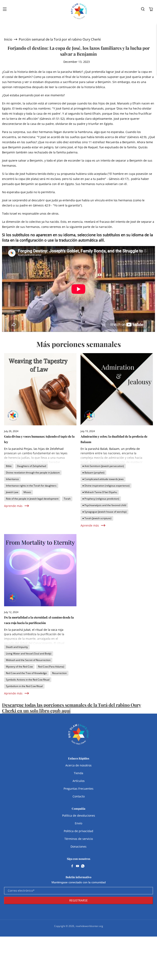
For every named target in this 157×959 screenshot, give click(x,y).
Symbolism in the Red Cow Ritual (24, 686)
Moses (27, 492)
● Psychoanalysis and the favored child (104, 505)
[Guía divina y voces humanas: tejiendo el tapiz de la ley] (40, 389)
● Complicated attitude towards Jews (103, 479)
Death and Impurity (17, 647)
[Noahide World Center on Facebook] (72, 866)
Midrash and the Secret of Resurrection (28, 660)
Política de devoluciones (78, 815)
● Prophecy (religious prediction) (100, 498)
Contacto (79, 796)
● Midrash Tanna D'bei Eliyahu (99, 492)
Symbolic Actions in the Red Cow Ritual (27, 679)
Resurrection (59, 673)
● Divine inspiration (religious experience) (106, 485)
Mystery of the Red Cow (19, 666)
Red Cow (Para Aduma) (51, 666)
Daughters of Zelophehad (31, 466)
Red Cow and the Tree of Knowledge (26, 673)
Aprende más (13, 506)
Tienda (78, 773)
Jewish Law (12, 492)
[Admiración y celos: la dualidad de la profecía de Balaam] (117, 389)
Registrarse (78, 900)
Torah (67, 498)
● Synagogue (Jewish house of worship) (104, 511)
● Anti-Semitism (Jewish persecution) (103, 466)
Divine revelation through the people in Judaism (33, 472)
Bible (9, 466)
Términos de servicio (78, 839)
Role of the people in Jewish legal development (32, 498)
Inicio (8, 39)
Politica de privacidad (78, 831)
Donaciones (78, 846)
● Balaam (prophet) (93, 472)
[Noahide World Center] (79, 11)
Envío (78, 823)
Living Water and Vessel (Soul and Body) (28, 653)
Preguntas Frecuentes (78, 788)
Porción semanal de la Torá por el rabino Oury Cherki (60, 39)
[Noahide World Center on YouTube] (77, 866)
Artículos (79, 781)
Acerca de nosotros (78, 765)
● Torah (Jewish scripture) (96, 518)
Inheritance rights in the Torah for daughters (31, 485)
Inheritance (12, 479)
